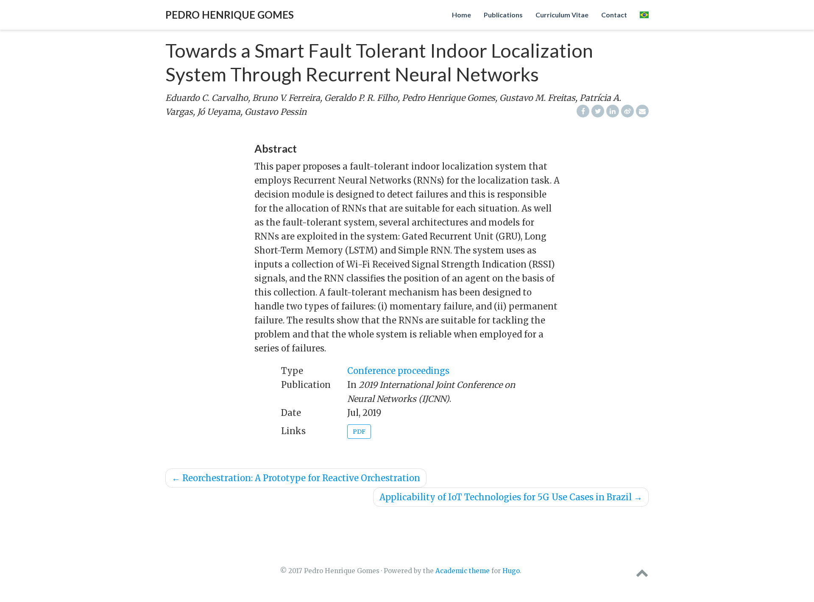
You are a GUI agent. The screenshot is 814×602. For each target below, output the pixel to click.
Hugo (511, 571)
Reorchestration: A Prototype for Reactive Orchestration (296, 478)
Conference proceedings (398, 370)
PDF (359, 431)
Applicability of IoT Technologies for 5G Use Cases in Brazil (510, 497)
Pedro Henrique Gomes (229, 14)
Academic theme (462, 571)
